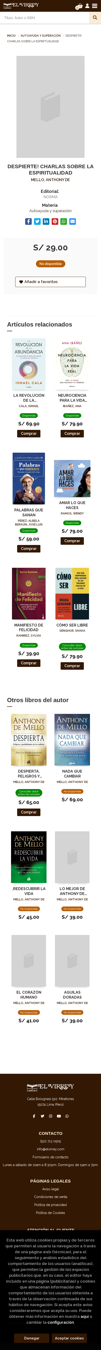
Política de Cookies (50, 1213)
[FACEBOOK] (34, 1116)
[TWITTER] (42, 1116)
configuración (60, 1322)
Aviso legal (50, 1189)
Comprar (29, 433)
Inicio (11, 35)
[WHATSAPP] (66, 1116)
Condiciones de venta (50, 1197)
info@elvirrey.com (50, 1149)
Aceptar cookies (69, 1338)
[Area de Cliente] (87, 6)
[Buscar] (95, 17)
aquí (85, 1316)
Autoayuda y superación (41, 35)
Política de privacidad (50, 1205)
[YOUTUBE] (58, 1116)
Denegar (31, 1338)
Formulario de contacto (51, 1157)
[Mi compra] (80, 6)
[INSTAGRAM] (50, 1116)
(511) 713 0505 (50, 1141)
